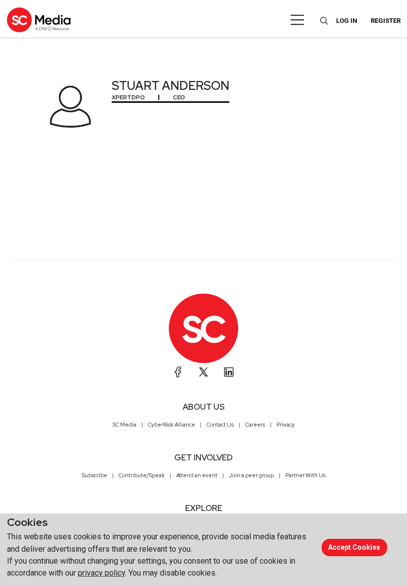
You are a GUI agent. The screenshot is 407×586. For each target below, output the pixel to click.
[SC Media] (38, 19)
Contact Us (220, 424)
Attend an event (196, 475)
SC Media (124, 424)
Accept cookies (354, 547)
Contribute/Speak (142, 475)
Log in (346, 20)
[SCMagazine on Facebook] (178, 372)
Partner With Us (305, 475)
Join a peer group (251, 475)
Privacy (285, 424)
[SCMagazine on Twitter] (203, 372)
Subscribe (94, 475)
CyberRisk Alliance (171, 424)
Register (386, 20)
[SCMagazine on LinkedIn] (229, 372)
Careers (255, 424)
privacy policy (101, 573)
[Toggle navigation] (297, 19)
